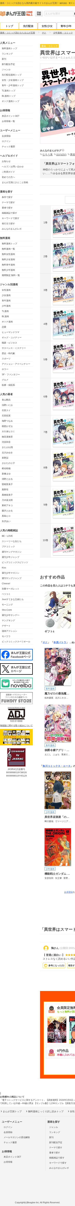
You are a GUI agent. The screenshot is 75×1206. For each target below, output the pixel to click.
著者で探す (7, 207)
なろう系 (47, 154)
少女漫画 (6, 295)
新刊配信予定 (8, 64)
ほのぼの (61, 154)
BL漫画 (5, 316)
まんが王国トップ (12, 1111)
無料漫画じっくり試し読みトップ (46, 1111)
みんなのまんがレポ (11, 229)
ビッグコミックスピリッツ (15, 562)
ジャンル (6, 69)
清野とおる (7, 479)
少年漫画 (6, 306)
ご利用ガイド (8, 172)
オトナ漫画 (7, 321)
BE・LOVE (7, 536)
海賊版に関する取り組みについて (16, 725)
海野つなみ (7, 421)
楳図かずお (7, 426)
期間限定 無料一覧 (11, 275)
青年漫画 (6, 300)
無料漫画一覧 (8, 249)
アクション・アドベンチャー (16, 364)
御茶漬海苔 (7, 437)
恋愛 (4, 327)
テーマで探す (8, 202)
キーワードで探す (10, 218)
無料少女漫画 (8, 259)
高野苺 (5, 489)
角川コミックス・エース (57, 765)
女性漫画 (6, 290)
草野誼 (5, 458)
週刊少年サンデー (10, 615)
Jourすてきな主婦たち (13, 599)
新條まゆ (6, 473)
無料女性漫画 (8, 254)
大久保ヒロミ (8, 431)
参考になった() (56, 965)
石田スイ (6, 410)
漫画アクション (9, 631)
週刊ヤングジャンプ (11, 578)
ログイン (6, 141)
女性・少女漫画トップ (13, 80)
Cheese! (6, 583)
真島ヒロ (6, 516)
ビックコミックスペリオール (16, 641)
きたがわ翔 (7, 447)
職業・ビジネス (9, 343)
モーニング (7, 604)
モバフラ (6, 636)
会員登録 (6, 136)
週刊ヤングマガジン (11, 552)
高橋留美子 (7, 495)
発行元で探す (8, 223)
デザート (6, 625)
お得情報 (8, 1162)
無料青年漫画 (8, 264)
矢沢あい (6, 521)
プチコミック (8, 546)
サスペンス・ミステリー (14, 348)
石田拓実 (6, 415)
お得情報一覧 (8, 121)
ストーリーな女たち (11, 541)
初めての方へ (8, 177)
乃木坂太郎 (7, 500)
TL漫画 (5, 311)
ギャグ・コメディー (11, 337)
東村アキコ (7, 505)
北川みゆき (7, 452)
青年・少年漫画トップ (13, 85)
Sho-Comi (7, 610)
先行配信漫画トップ (11, 75)
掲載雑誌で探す (9, 213)
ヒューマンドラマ (10, 332)
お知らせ (6, 161)
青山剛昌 (6, 400)
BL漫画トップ (8, 96)
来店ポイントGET (10, 116)
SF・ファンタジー (11, 374)
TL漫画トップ (8, 90)
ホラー (5, 369)
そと (45, 642)
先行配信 (28, 26)
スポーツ (6, 358)
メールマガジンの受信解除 (17, 1137)
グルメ (5, 380)
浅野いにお (7, 405)
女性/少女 (47, 26)
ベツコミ (6, 594)
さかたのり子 (8, 463)
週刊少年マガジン (10, 573)
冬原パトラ (60, 642)
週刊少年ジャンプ (10, 557)
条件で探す (7, 197)
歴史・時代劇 (8, 353)
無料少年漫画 (8, 270)
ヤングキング (8, 620)
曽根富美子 (7, 484)
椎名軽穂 (6, 468)
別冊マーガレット (10, 589)
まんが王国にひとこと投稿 (15, 182)
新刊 (4, 59)
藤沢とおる (7, 510)
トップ (9, 26)
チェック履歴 (8, 146)
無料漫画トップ (9, 48)
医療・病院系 (8, 385)
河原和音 (6, 442)
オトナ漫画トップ (10, 101)
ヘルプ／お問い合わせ (13, 166)
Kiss (4, 567)
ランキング (7, 53)
